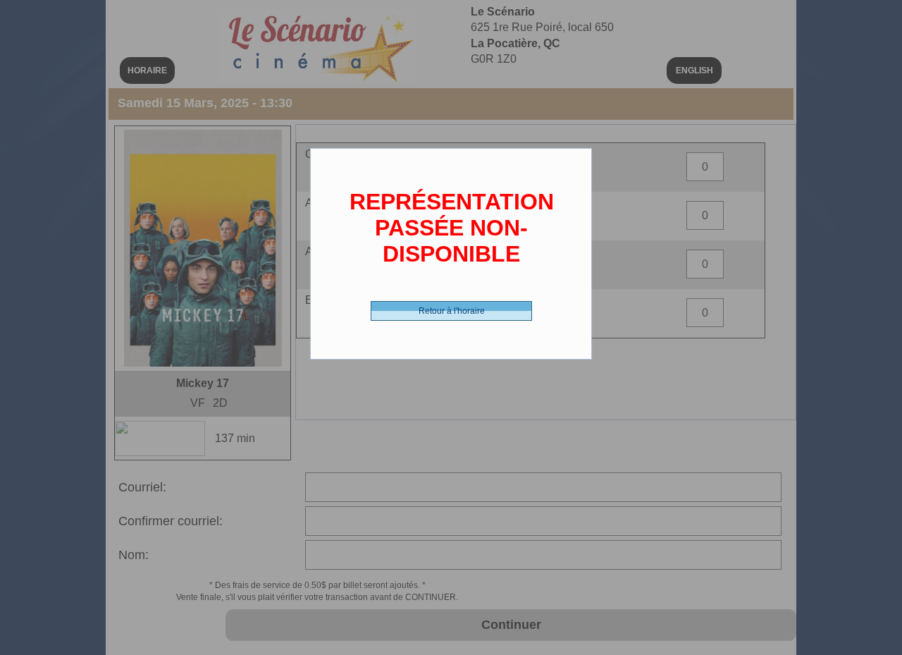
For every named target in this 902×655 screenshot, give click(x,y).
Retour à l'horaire (452, 311)
